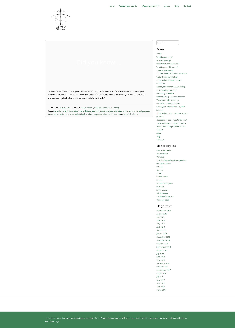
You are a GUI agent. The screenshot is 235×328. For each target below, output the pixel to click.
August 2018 (161, 250)
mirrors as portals (95, 114)
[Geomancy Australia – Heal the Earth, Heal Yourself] (60, 32)
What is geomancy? (150, 6)
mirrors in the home (130, 114)
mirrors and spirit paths (77, 114)
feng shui (58, 111)
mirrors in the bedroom (112, 114)
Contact (187, 6)
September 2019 (163, 210)
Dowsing (160, 157)
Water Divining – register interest (170, 96)
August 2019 (161, 214)
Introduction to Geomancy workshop (171, 73)
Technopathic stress (165, 196)
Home (111, 6)
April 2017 (160, 286)
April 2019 (160, 227)
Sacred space (162, 176)
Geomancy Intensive (165, 93)
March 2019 (161, 230)
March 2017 (161, 290)
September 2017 (163, 270)
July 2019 (160, 217)
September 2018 (163, 247)
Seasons (160, 180)
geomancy (96, 111)
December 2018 (163, 237)
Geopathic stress (101, 108)
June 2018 (160, 256)
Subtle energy (114, 108)
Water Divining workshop (166, 77)
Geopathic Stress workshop (168, 103)
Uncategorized (162, 200)
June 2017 (160, 280)
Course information (164, 150)
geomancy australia (109, 111)
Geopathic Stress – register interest (171, 120)
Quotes (159, 170)
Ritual (158, 173)
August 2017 (161, 273)
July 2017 (160, 276)
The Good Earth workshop (167, 100)
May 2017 (160, 283)
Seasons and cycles (164, 183)
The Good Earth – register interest (171, 123)
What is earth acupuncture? (167, 63)
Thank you (160, 139)
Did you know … (163, 153)
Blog (177, 6)
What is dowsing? (163, 60)
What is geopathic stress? (167, 67)
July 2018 (160, 253)
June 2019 (160, 220)
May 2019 (160, 223)
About (167, 6)
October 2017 (162, 266)
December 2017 (163, 263)
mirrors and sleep (60, 114)
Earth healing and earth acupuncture (171, 160)
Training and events (128, 6)
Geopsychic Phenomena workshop (170, 86)
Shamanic (160, 186)
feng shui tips (85, 111)
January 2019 (161, 233)
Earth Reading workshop (166, 90)
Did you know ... (87, 108)
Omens (159, 166)
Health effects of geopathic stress (171, 126)
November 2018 (163, 240)
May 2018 (160, 260)
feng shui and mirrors (71, 111)
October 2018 (162, 243)
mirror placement (124, 111)
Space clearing (162, 190)
